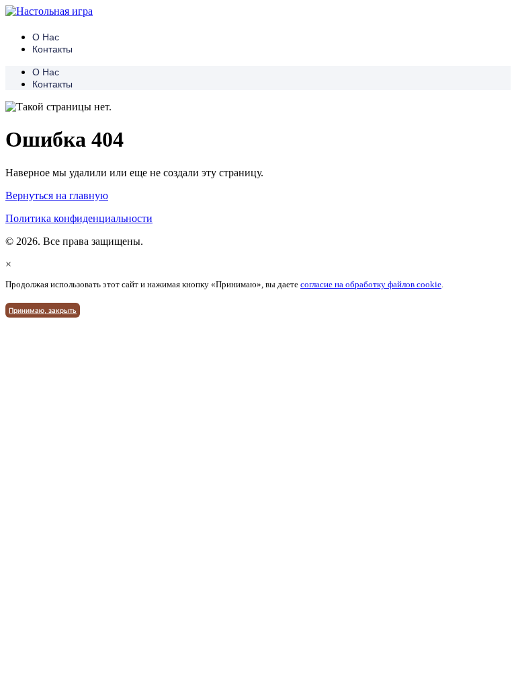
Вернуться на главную (56, 195)
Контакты (52, 49)
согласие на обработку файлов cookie (370, 284)
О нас (45, 37)
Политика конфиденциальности (79, 218)
